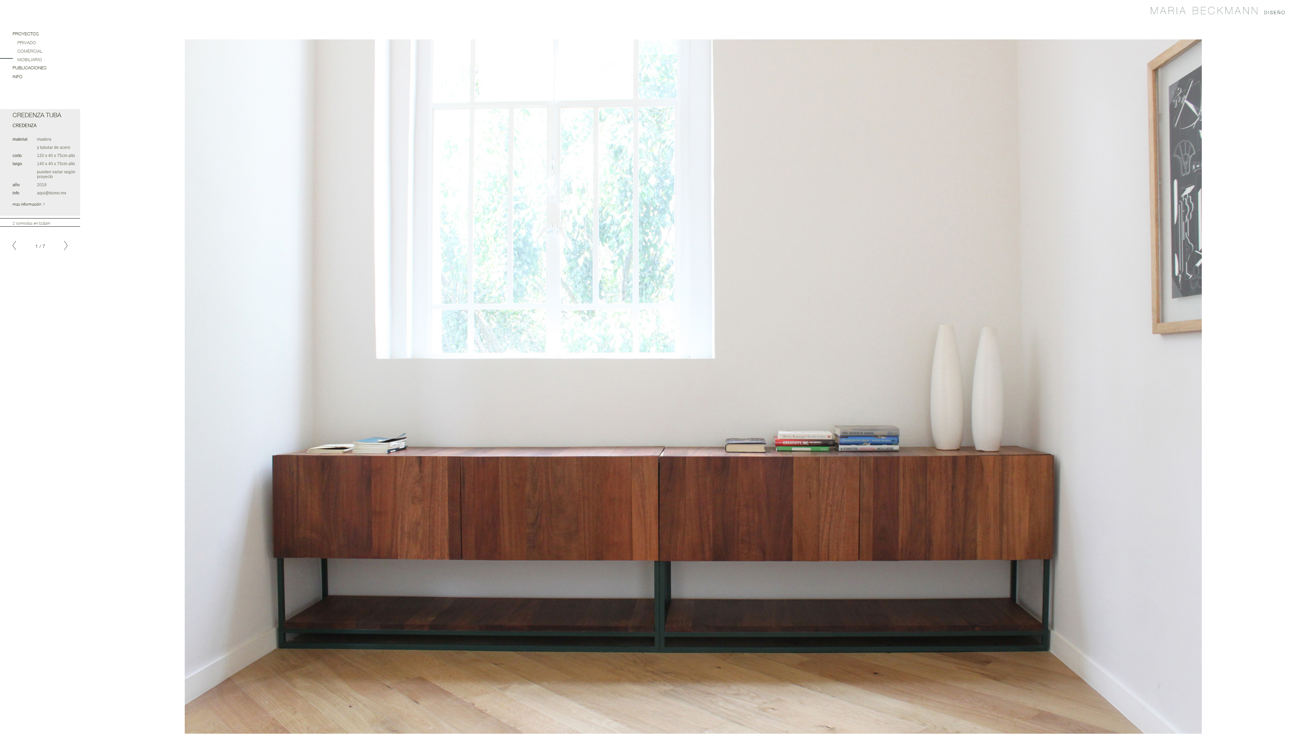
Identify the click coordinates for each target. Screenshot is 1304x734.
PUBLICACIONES (30, 67)
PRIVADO (26, 42)
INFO (17, 76)
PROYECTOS (26, 33)
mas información (27, 204)
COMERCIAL (29, 51)
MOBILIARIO (29, 59)
